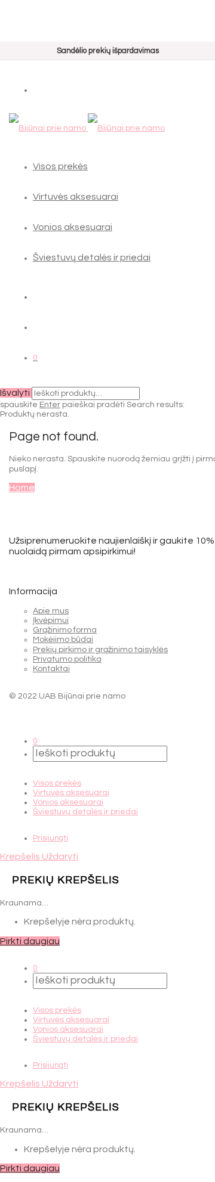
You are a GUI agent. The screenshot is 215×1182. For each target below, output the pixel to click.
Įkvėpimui (51, 620)
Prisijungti (50, 838)
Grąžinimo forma (65, 630)
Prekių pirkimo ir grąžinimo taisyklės (100, 650)
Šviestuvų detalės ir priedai (91, 257)
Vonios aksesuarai (72, 227)
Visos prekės (60, 166)
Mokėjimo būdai (63, 639)
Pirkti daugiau (30, 941)
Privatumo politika (67, 659)
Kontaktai (51, 669)
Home (22, 487)
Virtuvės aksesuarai (75, 196)
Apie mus (51, 611)
